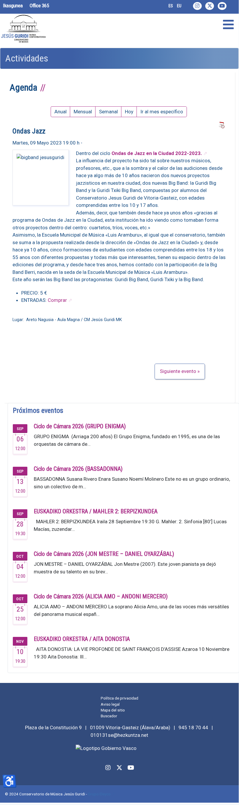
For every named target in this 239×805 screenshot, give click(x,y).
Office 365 (39, 5)
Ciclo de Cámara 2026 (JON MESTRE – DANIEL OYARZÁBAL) (104, 553)
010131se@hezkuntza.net (119, 735)
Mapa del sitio (113, 710)
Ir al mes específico (161, 112)
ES (171, 5)
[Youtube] (222, 6)
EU (179, 5)
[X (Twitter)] (209, 6)
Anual (60, 112)
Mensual (83, 112)
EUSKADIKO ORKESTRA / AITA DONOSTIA (82, 638)
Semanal (108, 112)
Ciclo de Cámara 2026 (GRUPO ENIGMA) (80, 426)
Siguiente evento (178, 371)
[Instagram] (197, 6)
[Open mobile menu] (228, 24)
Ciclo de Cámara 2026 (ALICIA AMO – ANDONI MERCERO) (101, 596)
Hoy (129, 112)
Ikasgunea (13, 5)
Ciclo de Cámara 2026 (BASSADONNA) (78, 468)
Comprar (57, 300)
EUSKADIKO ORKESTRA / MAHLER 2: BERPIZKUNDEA (95, 511)
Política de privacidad (119, 698)
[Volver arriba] (231, 796)
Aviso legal (110, 704)
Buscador (109, 716)
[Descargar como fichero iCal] (221, 125)
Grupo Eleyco (99, 794)
